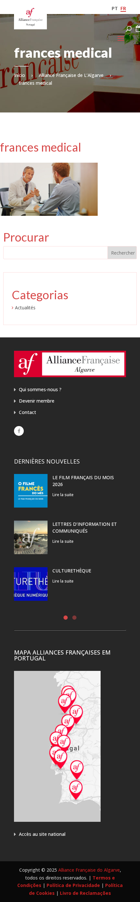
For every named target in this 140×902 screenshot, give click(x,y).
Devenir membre (36, 401)
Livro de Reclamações (85, 893)
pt (115, 8)
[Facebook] (19, 431)
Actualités (25, 307)
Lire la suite (63, 494)
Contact (27, 412)
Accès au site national (42, 834)
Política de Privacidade (73, 885)
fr (123, 8)
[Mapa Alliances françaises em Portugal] (57, 820)
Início (19, 75)
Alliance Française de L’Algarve (71, 75)
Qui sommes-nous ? (40, 389)
